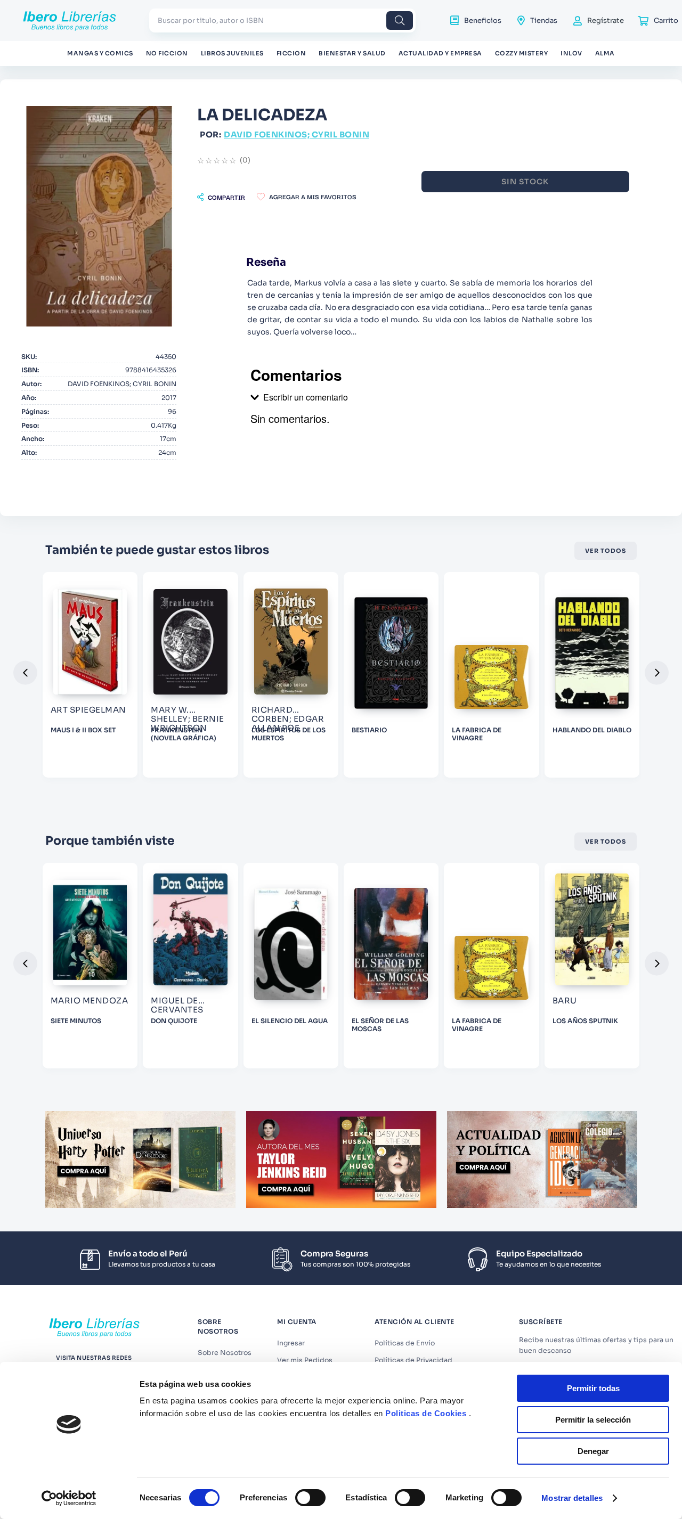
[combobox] (282, 20)
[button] (221, 197)
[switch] (310, 1497)
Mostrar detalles (572, 1497)
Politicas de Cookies (425, 1413)
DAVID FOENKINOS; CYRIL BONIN (296, 134)
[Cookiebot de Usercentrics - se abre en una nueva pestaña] (69, 1498)
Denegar (593, 1451)
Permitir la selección (593, 1419)
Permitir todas (593, 1388)
